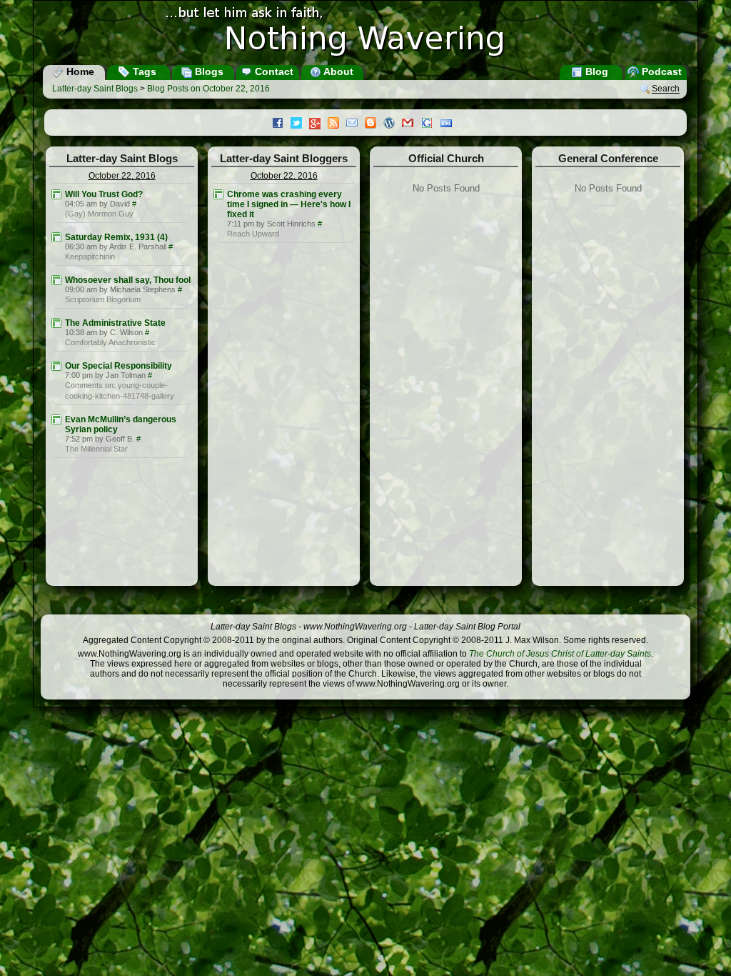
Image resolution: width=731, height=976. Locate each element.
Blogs (207, 71)
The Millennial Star (96, 448)
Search (666, 89)
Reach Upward (253, 233)
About (337, 71)
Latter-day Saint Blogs (95, 89)
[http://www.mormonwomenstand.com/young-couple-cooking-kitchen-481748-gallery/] (56, 366)
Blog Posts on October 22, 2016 (208, 89)
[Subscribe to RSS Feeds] (337, 124)
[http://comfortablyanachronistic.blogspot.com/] (56, 323)
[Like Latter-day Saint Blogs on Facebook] (281, 124)
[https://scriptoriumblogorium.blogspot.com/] (56, 280)
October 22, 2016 (122, 176)
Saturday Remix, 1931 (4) (116, 237)
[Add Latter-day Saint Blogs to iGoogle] (430, 124)
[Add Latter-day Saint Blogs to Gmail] (411, 124)
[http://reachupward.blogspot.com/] (218, 194)
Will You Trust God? (104, 194)
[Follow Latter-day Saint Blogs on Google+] (318, 124)
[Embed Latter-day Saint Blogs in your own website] (449, 124)
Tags (143, 71)
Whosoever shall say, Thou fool (128, 280)
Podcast (660, 71)
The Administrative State (115, 323)
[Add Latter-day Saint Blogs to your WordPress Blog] (392, 124)
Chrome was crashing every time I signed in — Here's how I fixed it (289, 204)
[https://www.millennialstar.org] (56, 419)
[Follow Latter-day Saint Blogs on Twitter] (300, 124)
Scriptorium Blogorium (103, 299)
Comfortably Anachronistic (110, 342)
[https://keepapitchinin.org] (56, 237)
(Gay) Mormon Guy (99, 213)
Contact (272, 71)
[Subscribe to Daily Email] (355, 124)
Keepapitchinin (90, 256)
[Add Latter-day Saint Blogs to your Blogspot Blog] (374, 124)
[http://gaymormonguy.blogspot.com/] (56, 194)
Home (79, 71)
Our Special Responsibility (118, 366)
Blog (595, 71)
